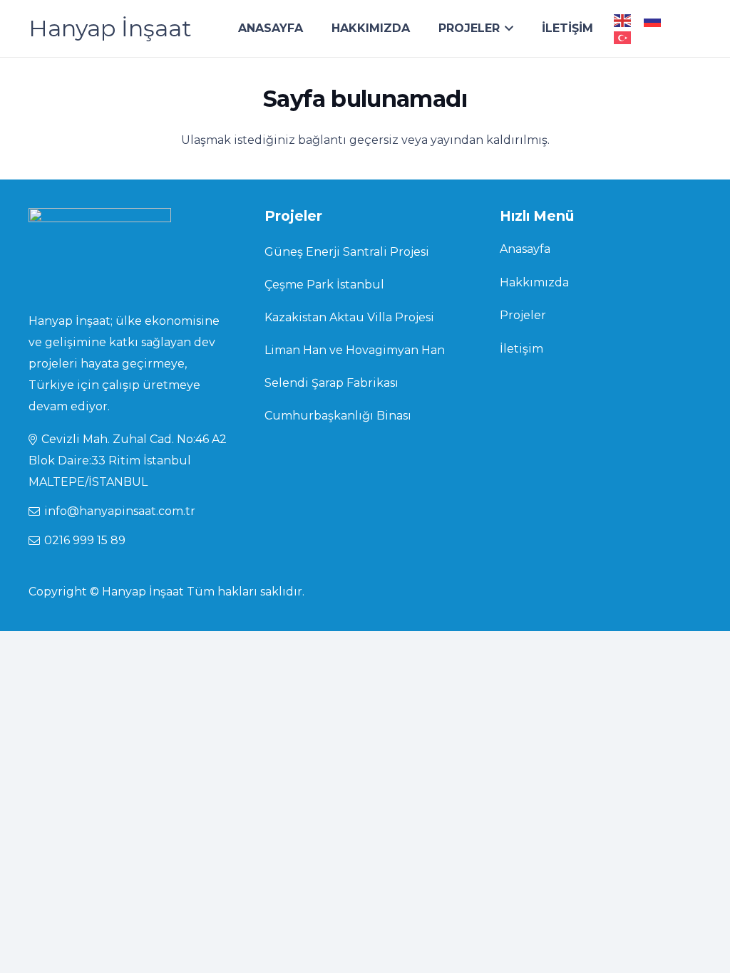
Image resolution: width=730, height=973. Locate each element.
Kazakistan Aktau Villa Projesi (349, 317)
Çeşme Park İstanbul (324, 284)
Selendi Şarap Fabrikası (331, 383)
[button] (507, 28)
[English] (623, 19)
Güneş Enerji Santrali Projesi (346, 252)
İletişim (521, 348)
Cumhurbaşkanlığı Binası (337, 415)
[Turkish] (623, 36)
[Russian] (653, 19)
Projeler (523, 315)
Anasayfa (525, 249)
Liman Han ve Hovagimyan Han (354, 350)
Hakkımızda (534, 282)
